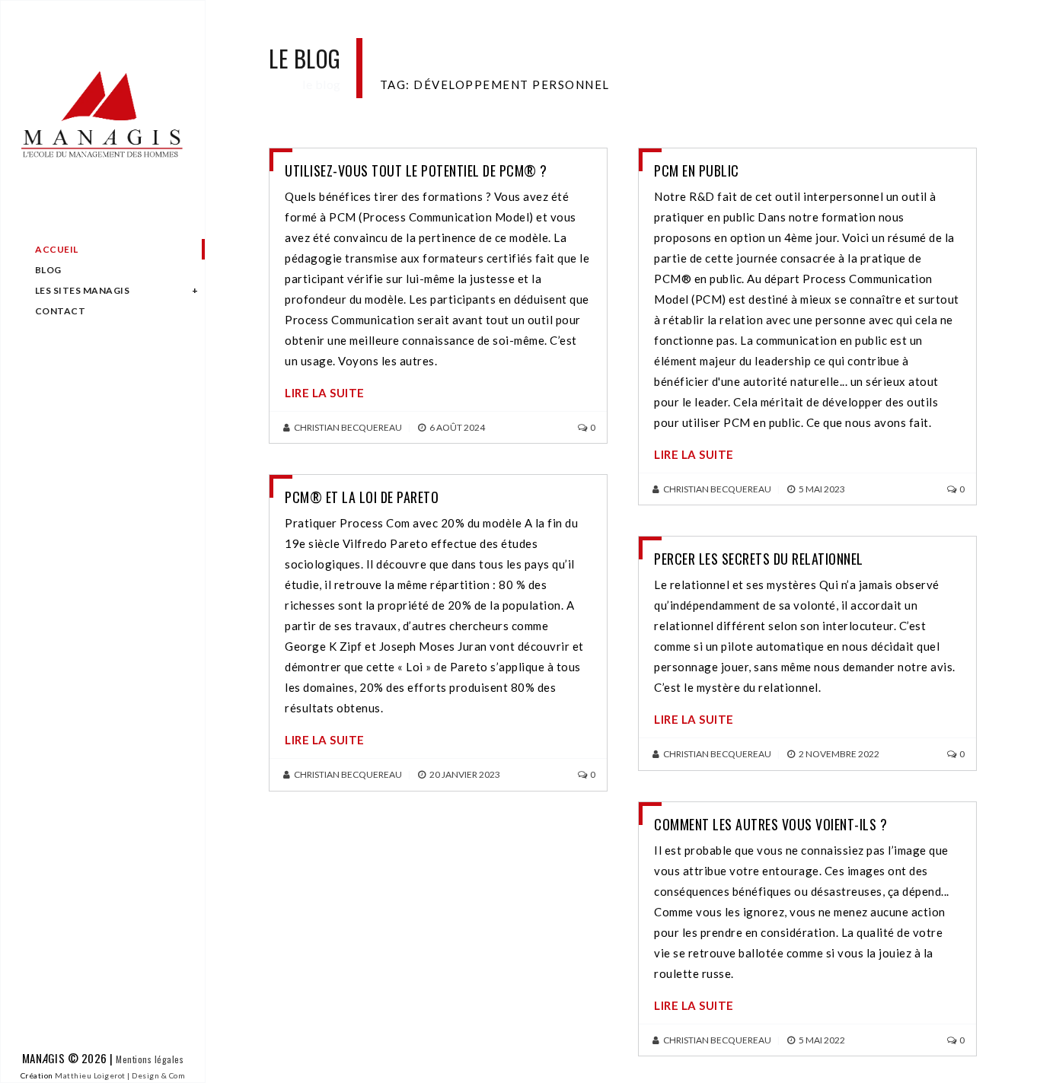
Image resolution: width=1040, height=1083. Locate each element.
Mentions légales (149, 1059)
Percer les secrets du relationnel (758, 559)
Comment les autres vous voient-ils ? (770, 824)
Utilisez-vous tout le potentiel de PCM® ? (416, 170)
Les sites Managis (82, 290)
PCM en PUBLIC (696, 170)
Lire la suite (325, 393)
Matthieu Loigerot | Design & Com (120, 1075)
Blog (48, 270)
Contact (60, 311)
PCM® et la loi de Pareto (362, 497)
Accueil (56, 249)
